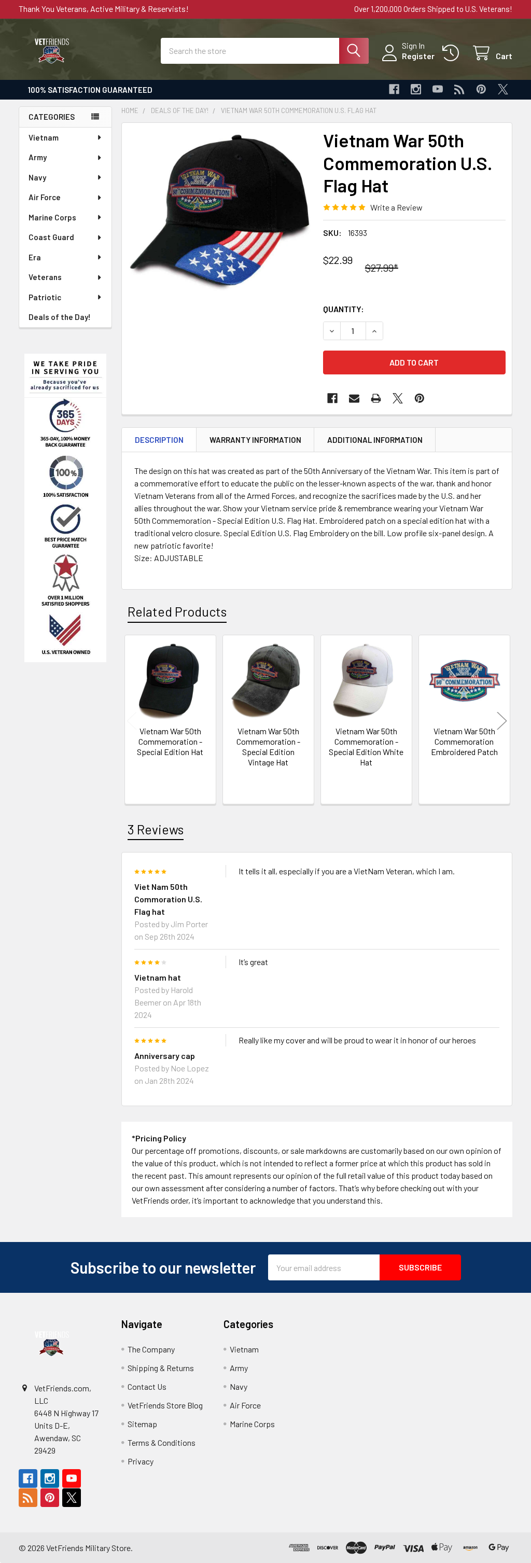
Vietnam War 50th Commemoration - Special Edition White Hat (366, 746)
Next (502, 721)
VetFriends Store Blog (165, 1405)
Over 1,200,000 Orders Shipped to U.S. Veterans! (433, 8)
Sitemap (142, 1424)
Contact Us (147, 1386)
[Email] (354, 398)
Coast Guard (51, 237)
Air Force (45, 197)
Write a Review (396, 207)
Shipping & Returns (161, 1368)
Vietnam (44, 137)
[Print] (376, 398)
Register (418, 56)
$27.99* (381, 267)
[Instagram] (416, 89)
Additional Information (375, 439)
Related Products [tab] (177, 611)
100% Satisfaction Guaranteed (90, 89)
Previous (131, 721)
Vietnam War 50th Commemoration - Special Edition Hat (170, 741)
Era (35, 257)
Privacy (140, 1461)
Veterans (45, 277)
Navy (37, 177)
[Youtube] (437, 89)
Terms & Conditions (161, 1442)
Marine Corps (52, 217)
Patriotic (45, 297)
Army (38, 157)
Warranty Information (255, 439)
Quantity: (343, 309)
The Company (151, 1349)
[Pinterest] (481, 89)
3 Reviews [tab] (156, 829)
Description (159, 439)
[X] (503, 89)
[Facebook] (394, 89)
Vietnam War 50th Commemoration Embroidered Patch (464, 741)
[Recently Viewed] (453, 53)
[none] (219, 220)
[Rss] (459, 89)
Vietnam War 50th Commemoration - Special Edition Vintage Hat (268, 746)
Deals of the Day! (60, 317)
